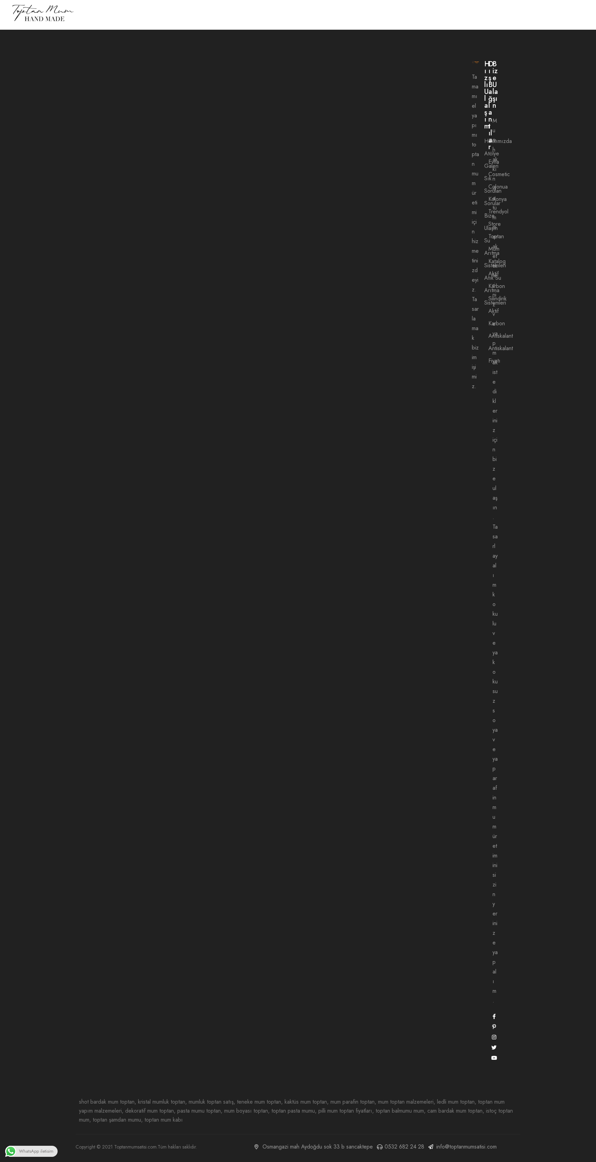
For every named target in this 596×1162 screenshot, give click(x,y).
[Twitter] (494, 1047)
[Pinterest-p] (494, 1026)
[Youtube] (494, 1058)
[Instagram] (494, 1037)
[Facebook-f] (494, 1016)
